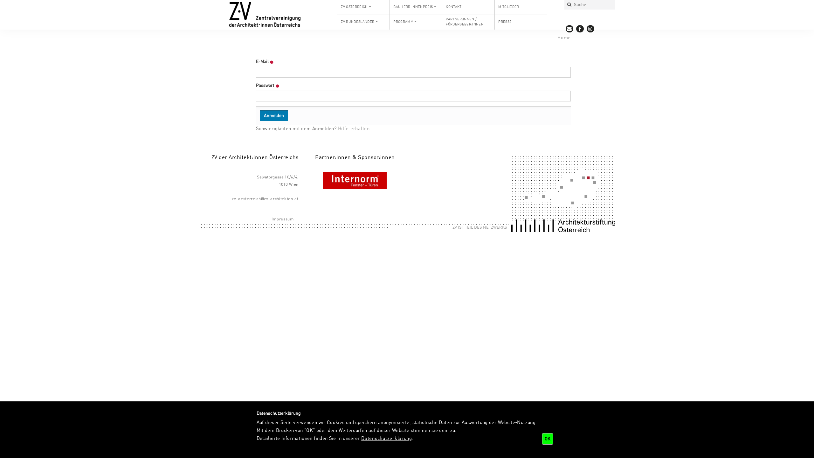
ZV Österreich (354, 7)
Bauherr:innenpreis (413, 7)
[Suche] (569, 5)
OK (547, 439)
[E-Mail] (570, 29)
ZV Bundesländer (357, 22)
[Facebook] (580, 29)
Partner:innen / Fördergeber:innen (465, 21)
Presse (505, 22)
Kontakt (453, 7)
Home (564, 38)
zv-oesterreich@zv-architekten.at (265, 199)
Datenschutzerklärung (386, 438)
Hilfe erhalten (354, 129)
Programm (403, 22)
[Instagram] (591, 29)
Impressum (283, 219)
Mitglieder (508, 7)
